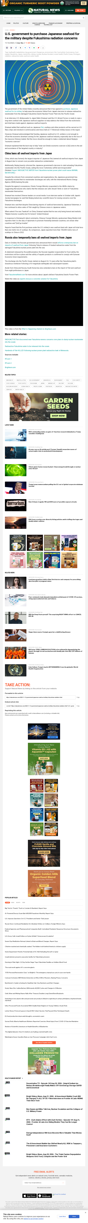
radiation (8, 56)
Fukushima (13, 54)
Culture (25, 23)
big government (30, 52)
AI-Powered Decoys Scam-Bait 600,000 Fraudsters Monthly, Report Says (29, 913)
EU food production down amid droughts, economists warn (24, 1016)
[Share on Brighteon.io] (11, 48)
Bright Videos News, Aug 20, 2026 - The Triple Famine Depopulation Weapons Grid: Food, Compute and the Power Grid (53, 1155)
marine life (26, 54)
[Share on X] (20, 48)
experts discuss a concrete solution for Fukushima (39, 279)
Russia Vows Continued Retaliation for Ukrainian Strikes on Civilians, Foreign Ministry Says (35, 924)
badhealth (12, 52)
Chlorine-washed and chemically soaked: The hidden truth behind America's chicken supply (35, 946)
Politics (16, 23)
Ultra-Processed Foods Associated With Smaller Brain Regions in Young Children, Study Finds (36, 1006)
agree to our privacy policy (33, 1219)
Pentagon (76, 54)
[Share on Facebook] (16, 48)
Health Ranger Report (13, 1078)
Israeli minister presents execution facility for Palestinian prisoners (27, 957)
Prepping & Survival (73, 23)
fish (55, 52)
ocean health (58, 54)
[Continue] (63, 1182)
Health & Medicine (38, 23)
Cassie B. (39, 429)
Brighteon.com (10, 367)
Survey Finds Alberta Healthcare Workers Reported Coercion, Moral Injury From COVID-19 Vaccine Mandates (41, 1021)
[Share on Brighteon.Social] (7, 48)
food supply (22, 383)
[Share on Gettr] (38, 48)
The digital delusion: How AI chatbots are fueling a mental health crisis (28, 1032)
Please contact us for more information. (17, 715)
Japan (20, 54)
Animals (12, 30)
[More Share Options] (43, 48)
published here (39, 1207)
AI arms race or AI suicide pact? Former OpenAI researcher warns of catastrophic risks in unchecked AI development (53, 450)
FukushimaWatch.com (17, 275)
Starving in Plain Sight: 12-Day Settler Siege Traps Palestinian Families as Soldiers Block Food (36, 962)
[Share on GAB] (34, 48)
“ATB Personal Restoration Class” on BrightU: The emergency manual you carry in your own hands (38, 972)
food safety (61, 52)
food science (70, 52)
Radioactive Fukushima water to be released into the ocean (27, 346)
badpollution (20, 52)
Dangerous (40, 52)
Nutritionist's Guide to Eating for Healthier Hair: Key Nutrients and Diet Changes (32, 983)
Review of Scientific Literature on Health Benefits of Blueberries (26, 1026)
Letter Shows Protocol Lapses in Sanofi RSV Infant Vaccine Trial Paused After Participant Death (37, 1011)
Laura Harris (40, 482)
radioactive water (17, 56)
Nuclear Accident (47, 54)
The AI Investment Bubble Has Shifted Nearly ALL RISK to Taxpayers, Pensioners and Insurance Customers (54, 1145)
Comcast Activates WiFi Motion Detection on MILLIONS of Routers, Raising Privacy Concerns (36, 978)
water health (34, 56)
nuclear (38, 54)
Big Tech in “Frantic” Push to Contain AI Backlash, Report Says (26, 908)
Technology (48, 25)
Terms (53, 1202)
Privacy (48, 1202)
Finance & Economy (55, 23)
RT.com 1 (8, 359)
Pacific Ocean (68, 54)
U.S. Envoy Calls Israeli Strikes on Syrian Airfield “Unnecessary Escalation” (29, 936)
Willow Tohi (39, 447)
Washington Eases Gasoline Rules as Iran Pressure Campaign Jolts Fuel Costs (31, 1037)
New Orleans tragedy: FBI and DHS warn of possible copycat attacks (53, 502)
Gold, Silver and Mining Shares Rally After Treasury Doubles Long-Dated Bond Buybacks (34, 993)
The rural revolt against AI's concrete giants (20, 967)
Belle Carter (40, 517)
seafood (27, 56)
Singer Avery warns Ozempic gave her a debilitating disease (49, 632)
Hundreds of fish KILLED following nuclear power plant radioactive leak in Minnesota (36, 350)
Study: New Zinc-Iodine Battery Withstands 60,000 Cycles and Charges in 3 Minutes (33, 988)
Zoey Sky (19, 43)
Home (8, 23)
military (33, 54)
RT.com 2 (8, 363)
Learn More (62, 1216)
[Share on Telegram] (25, 48)
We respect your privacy (44, 1187)
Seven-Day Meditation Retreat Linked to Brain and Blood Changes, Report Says (31, 941)
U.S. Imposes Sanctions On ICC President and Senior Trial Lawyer (27, 918)
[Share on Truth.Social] (29, 48)
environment (49, 52)
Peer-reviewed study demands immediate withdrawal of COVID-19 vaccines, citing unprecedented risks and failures (55, 598)
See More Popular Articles (44, 1042)
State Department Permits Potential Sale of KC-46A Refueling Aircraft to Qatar (31, 952)
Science (37, 25)
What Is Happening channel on (39, 329)
